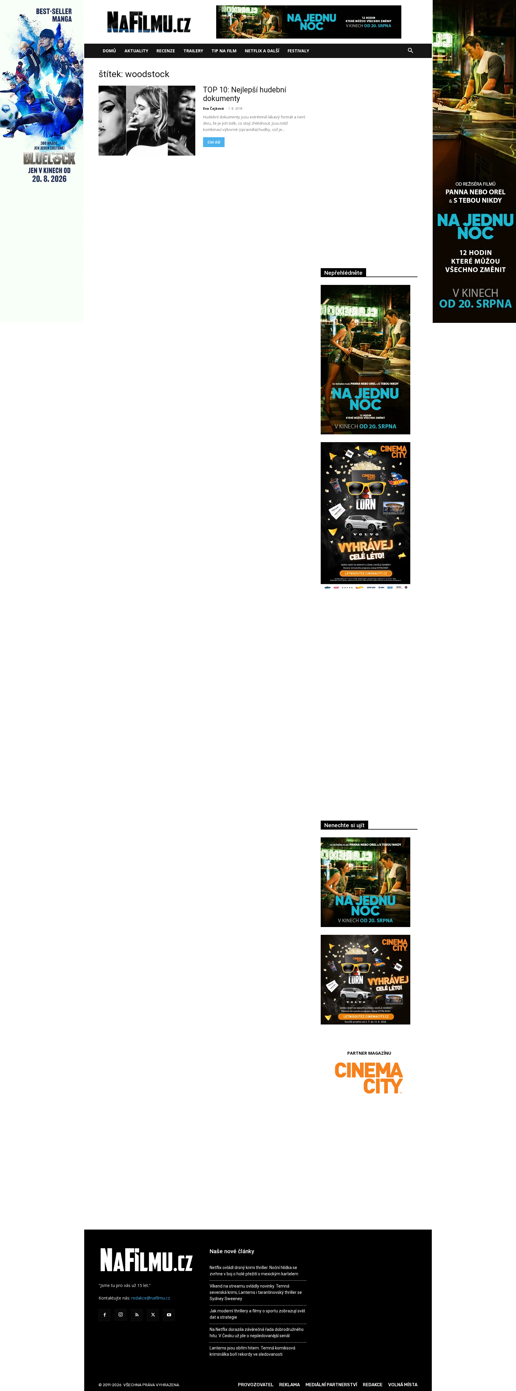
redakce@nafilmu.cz (150, 1298)
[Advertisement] (369, 660)
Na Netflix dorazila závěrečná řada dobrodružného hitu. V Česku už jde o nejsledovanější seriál (257, 1332)
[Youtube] (169, 1315)
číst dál (214, 142)
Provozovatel (256, 1384)
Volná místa (402, 1384)
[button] (410, 51)
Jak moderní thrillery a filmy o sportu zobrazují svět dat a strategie (257, 1314)
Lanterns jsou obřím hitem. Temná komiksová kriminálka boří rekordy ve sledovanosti (252, 1351)
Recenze (165, 51)
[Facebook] (104, 1315)
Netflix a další (262, 51)
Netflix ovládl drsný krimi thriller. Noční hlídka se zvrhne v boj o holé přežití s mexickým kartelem (254, 1270)
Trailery (193, 51)
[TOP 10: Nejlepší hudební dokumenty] (147, 120)
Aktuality (136, 51)
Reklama (289, 1384)
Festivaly (298, 51)
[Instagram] (121, 1315)
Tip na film (223, 51)
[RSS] (137, 1315)
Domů (109, 51)
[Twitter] (153, 1315)
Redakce (373, 1384)
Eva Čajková (213, 108)
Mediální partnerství (331, 1384)
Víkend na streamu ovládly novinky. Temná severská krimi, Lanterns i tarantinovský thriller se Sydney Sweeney (256, 1292)
